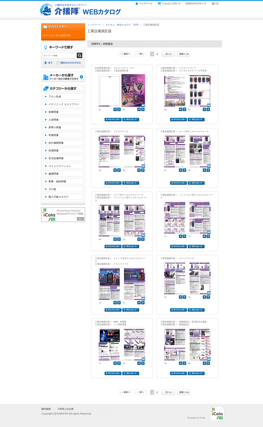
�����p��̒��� (65, 409)
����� (46, 409)
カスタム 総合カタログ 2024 (122, 24)
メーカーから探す (63, 77)
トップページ (144, 2)
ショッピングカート (169, 2)
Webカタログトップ (195, 2)
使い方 (215, 2)
